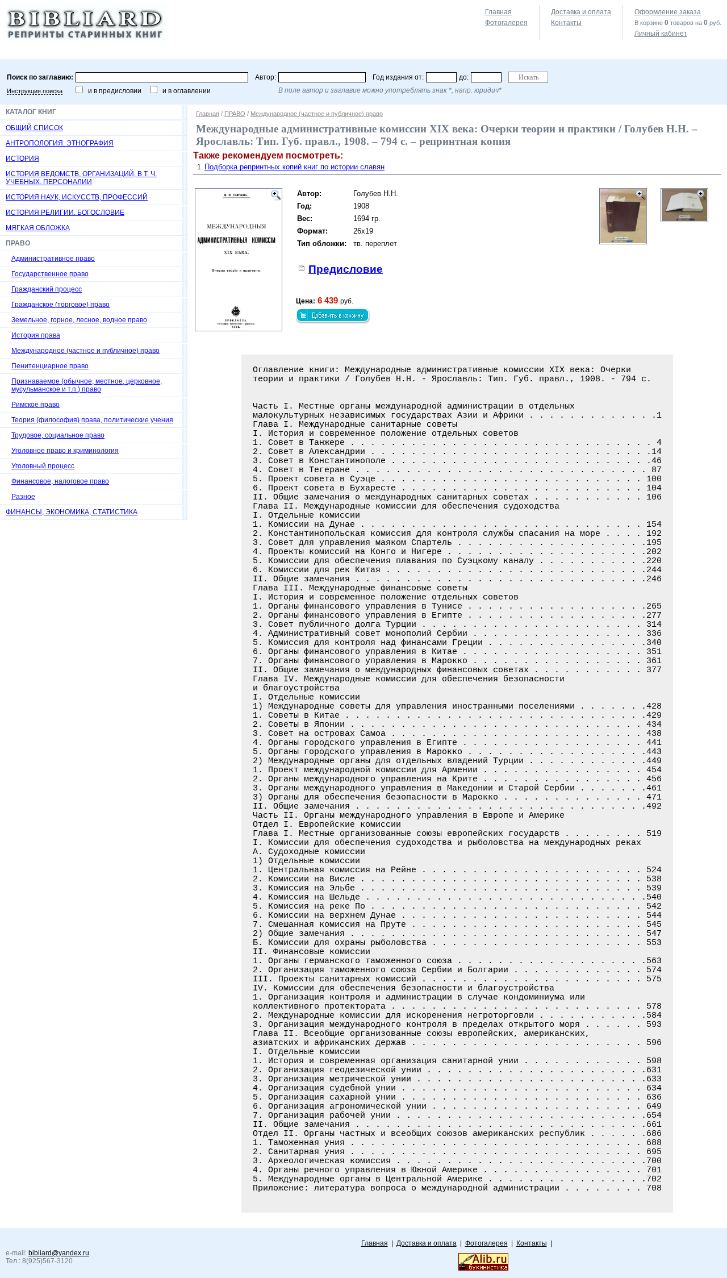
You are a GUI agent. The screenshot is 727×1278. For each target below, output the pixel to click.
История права (35, 335)
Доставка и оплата (581, 12)
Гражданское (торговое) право (60, 305)
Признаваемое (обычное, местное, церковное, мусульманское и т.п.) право (86, 385)
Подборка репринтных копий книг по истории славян (294, 167)
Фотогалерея (506, 23)
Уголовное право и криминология (65, 451)
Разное (23, 497)
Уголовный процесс (42, 466)
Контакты (566, 23)
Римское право (35, 405)
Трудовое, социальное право (58, 435)
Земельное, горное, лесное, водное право (79, 320)
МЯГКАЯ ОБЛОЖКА (38, 228)
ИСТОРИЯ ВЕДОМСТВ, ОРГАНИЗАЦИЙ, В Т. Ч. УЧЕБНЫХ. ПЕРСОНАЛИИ (81, 178)
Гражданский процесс (46, 289)
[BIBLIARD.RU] (86, 40)
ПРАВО (234, 113)
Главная (498, 12)
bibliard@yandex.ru (58, 1253)
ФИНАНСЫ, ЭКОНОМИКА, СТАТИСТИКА (71, 512)
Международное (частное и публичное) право (85, 351)
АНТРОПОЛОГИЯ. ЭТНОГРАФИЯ (60, 143)
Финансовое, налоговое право (60, 481)
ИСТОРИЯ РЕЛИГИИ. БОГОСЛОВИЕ (65, 213)
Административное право (53, 259)
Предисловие (345, 269)
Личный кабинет (660, 34)
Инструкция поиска (34, 91)
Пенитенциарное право (50, 366)
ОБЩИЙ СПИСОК (34, 128)
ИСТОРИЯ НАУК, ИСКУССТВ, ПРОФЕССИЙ (77, 197)
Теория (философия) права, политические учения (92, 420)
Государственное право (50, 274)
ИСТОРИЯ (22, 159)
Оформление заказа (667, 12)
